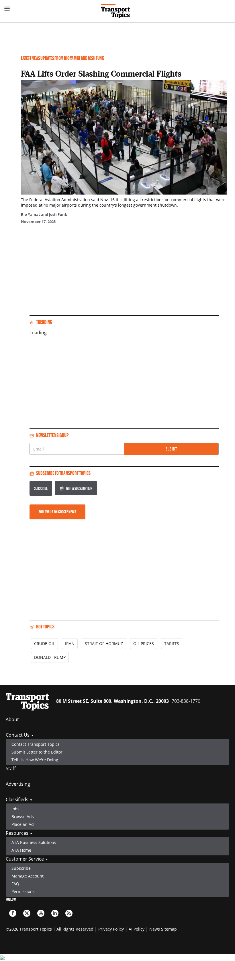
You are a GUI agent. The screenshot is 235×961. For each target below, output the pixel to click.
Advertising (18, 784)
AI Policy (136, 929)
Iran (70, 643)
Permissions (23, 891)
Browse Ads (22, 816)
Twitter (26, 913)
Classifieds (18, 799)
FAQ (15, 883)
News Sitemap (163, 929)
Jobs (15, 808)
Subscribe (41, 488)
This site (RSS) (69, 913)
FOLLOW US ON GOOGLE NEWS (57, 512)
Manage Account (27, 876)
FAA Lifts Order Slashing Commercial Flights (101, 73)
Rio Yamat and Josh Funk (44, 214)
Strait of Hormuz (104, 643)
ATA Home (21, 850)
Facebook (12, 913)
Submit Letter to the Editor (36, 752)
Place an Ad (22, 824)
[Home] (117, 11)
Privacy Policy (111, 929)
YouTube (40, 913)
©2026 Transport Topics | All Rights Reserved (49, 929)
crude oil (44, 643)
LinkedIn (54, 913)
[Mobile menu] (7, 8)
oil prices (143, 643)
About (12, 719)
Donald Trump (50, 657)
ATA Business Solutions (33, 842)
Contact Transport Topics (35, 744)
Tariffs (171, 643)
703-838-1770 (186, 701)
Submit (171, 449)
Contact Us (18, 735)
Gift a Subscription (79, 488)
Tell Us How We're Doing (34, 759)
